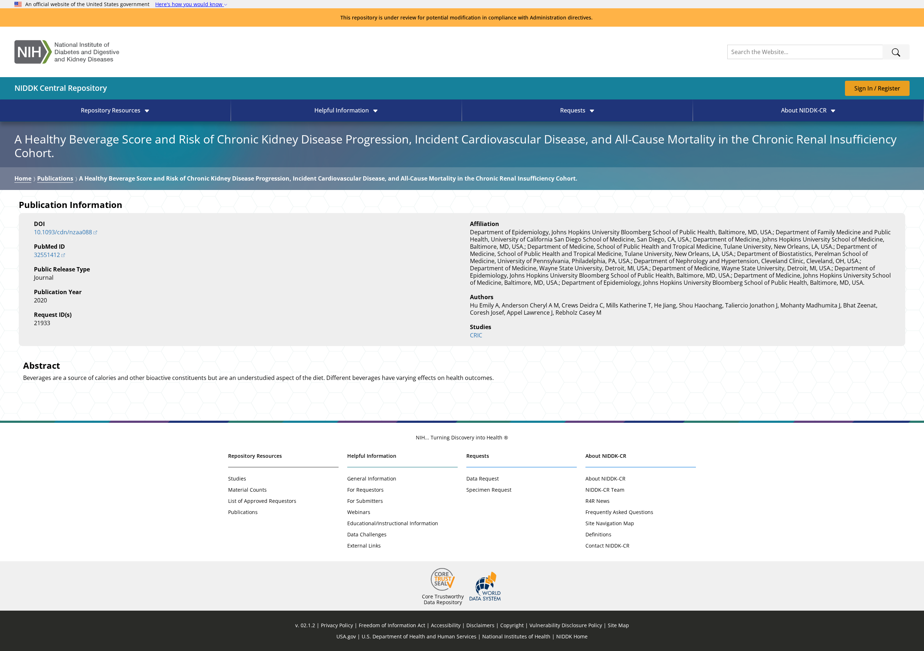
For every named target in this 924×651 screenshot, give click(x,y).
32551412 (47, 255)
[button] (115, 110)
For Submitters (365, 500)
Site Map (618, 625)
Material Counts (247, 489)
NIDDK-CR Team (604, 489)
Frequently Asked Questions (619, 512)
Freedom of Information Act (392, 625)
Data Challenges (367, 534)
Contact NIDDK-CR (607, 545)
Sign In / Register (877, 88)
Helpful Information (371, 455)
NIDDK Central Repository (60, 88)
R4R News (597, 500)
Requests (477, 455)
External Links (364, 545)
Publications (55, 178)
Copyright (512, 625)
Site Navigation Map (609, 523)
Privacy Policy (337, 625)
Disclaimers (480, 625)
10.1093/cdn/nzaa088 (63, 232)
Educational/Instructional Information (392, 523)
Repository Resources (255, 455)
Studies (237, 478)
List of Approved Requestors (262, 500)
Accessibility (446, 625)
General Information (371, 478)
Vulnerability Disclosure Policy (565, 625)
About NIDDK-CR (605, 455)
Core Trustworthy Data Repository (443, 599)
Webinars (358, 512)
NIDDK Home (572, 636)
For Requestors (365, 489)
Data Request (482, 478)
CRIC (476, 335)
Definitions (598, 534)
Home (22, 178)
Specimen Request (488, 489)
